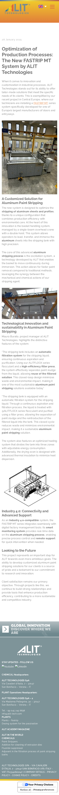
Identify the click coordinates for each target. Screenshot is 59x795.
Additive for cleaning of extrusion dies (22, 744)
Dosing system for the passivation (20, 723)
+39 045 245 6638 (16, 710)
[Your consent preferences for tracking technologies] (44, 790)
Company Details (34, 772)
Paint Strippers (10, 741)
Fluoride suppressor (12, 748)
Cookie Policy (20, 775)
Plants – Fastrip (10, 720)
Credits (36, 775)
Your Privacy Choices (40, 784)
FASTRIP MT (41, 103)
